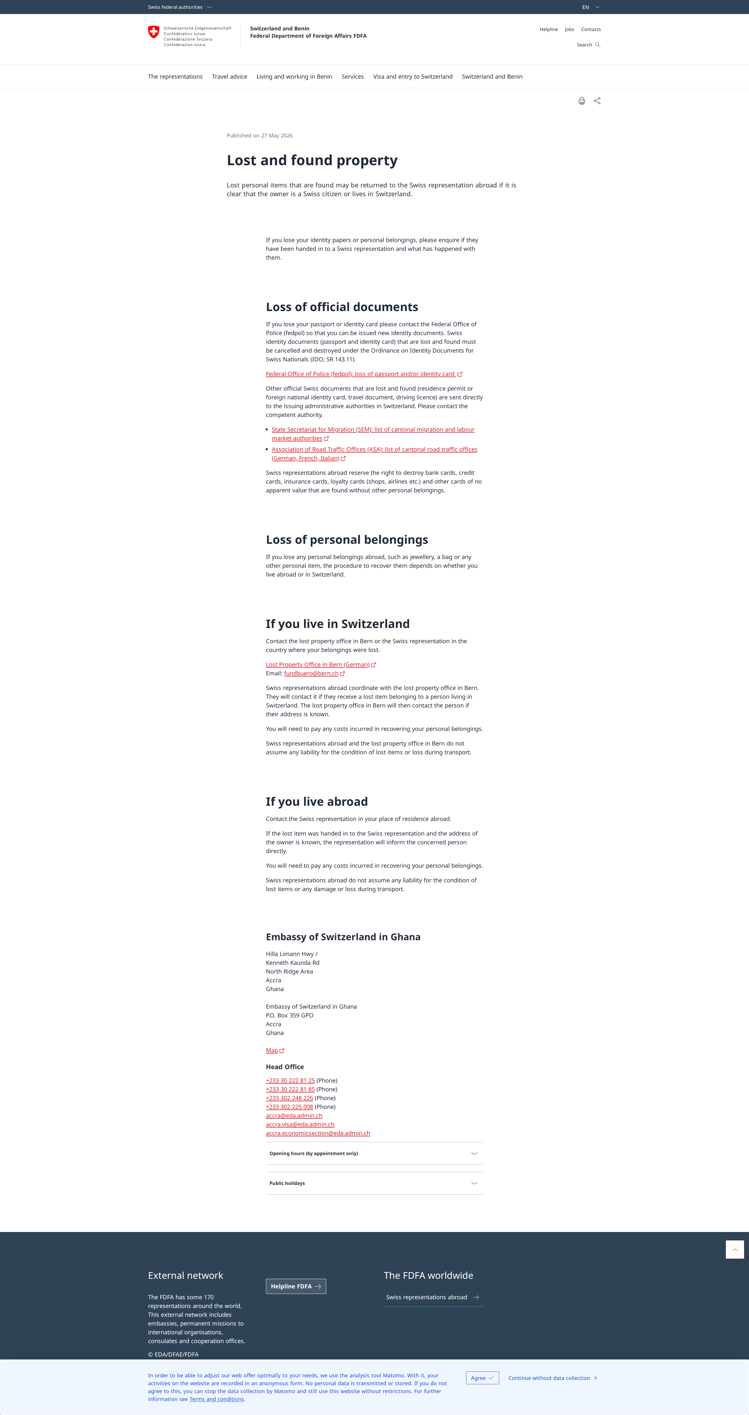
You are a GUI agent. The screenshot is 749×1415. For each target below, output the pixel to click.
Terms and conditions (217, 1398)
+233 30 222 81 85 (290, 1089)
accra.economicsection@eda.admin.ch (318, 1133)
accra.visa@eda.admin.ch (300, 1124)
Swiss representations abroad (426, 1297)
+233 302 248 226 (289, 1098)
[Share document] (596, 100)
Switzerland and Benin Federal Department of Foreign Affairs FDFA (308, 32)
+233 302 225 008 (289, 1107)
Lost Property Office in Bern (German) (318, 664)
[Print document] (581, 100)
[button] (175, 76)
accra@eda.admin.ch (294, 1115)
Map (272, 1050)
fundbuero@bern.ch (311, 673)
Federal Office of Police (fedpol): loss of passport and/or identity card (361, 374)
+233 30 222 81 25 (290, 1080)
